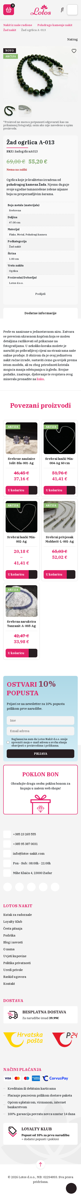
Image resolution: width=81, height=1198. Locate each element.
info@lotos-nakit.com (28, 854)
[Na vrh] (40, 1164)
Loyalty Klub (12, 922)
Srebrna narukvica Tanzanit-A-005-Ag (21, 624)
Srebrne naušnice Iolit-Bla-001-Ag (21, 461)
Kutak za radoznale (17, 915)
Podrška (9, 935)
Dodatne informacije (40, 313)
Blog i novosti (13, 942)
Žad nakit (9, 30)
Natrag (72, 39)
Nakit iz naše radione (17, 25)
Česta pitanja (12, 928)
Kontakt (9, 984)
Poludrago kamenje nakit (54, 25)
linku (40, 379)
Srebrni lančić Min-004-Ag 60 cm (59, 461)
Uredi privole (13, 970)
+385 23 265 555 (24, 834)
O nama (8, 949)
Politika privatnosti (17, 963)
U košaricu (16, 490)
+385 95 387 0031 (25, 844)
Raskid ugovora (14, 977)
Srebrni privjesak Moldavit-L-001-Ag (59, 539)
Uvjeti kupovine (14, 956)
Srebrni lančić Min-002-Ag (21, 539)
